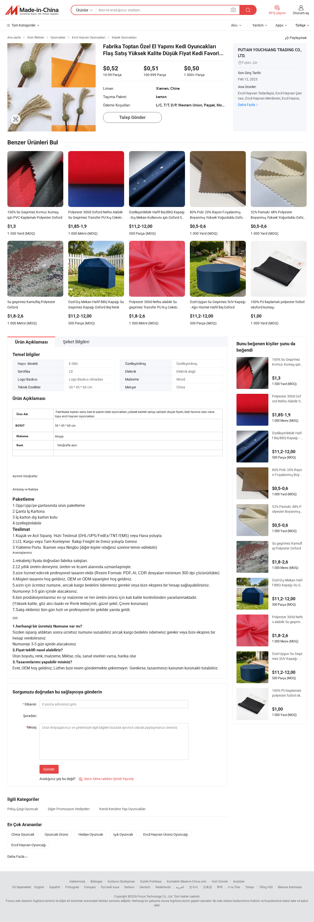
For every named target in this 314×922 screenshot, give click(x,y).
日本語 (207, 887)
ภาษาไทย (234, 887)
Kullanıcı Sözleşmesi (121, 881)
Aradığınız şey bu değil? (57, 778)
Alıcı (234, 25)
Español (54, 887)
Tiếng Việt (266, 887)
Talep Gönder (132, 117)
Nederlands (163, 887)
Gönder (49, 769)
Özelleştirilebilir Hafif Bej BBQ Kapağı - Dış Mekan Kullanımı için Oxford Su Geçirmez (287, 435)
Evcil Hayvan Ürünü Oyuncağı (165, 834)
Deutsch (145, 887)
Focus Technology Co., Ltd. (155, 896)
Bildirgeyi (97, 881)
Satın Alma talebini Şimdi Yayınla (106, 778)
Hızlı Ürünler (220, 881)
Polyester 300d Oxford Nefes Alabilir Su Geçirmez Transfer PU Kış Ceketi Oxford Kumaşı (287, 399)
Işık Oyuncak (123, 834)
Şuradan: (30, 715)
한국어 (193, 887)
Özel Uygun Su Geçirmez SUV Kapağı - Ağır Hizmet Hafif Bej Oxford (287, 656)
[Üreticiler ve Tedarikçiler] (31, 10)
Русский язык (110, 887)
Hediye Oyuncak (90, 834)
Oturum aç (301, 13)
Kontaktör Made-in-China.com (187, 881)
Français (90, 887)
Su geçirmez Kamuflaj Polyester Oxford (287, 546)
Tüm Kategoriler (24, 25)
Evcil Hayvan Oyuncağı (28, 845)
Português (72, 887)
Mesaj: (31, 727)
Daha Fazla (246, 104)
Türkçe (249, 887)
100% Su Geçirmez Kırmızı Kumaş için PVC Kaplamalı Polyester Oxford (287, 362)
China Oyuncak (22, 834)
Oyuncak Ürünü (56, 834)
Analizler (239, 881)
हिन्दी (219, 887)
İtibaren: (29, 704)
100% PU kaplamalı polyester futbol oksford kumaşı (287, 693)
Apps (279, 25)
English (39, 887)
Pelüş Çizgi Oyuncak (22, 809)
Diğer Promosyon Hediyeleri (69, 809)
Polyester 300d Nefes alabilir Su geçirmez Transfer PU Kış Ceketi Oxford (287, 619)
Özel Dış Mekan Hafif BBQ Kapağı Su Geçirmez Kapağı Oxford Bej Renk (287, 583)
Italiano (129, 887)
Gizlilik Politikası (151, 881)
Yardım (257, 25)
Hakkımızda (77, 881)
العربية (180, 887)
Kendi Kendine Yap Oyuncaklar (122, 809)
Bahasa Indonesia (290, 887)
